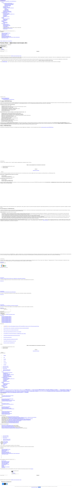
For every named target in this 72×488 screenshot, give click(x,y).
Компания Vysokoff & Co (6, 18)
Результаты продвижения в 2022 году (6, 318)
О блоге (3, 382)
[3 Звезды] (2, 263)
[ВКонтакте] (1, 265)
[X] (3, 265)
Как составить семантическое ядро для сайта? (7, 395)
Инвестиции (5, 380)
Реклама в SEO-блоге (51, 390)
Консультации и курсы (6, 367)
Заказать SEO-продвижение (5, 462)
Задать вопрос (2, 163)
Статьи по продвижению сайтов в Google (15, 392)
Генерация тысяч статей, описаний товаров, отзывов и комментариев (11, 453)
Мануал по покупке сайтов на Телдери (7, 411)
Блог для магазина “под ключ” (6, 461)
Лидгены (31, 389)
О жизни (3, 17)
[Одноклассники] (2, 265)
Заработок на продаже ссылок (5, 412)
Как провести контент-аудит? (5, 399)
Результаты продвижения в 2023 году (6, 317)
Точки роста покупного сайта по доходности (13, 416)
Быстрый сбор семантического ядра (7, 28)
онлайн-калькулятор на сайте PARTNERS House (47, 127)
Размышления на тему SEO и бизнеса (13, 390)
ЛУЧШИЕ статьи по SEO (6, 7)
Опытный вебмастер (5, 347)
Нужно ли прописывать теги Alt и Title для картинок (8, 427)
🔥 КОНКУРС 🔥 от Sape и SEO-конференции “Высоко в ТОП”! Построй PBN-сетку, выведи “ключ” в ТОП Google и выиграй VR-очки (21, 326)
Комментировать (2, 313)
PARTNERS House (4, 61)
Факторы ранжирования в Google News (7, 413)
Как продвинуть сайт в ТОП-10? (6, 406)
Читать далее (2, 294)
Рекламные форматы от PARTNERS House (8, 99)
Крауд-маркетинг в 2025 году (5, 403)
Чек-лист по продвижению (5, 407)
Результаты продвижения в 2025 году (6, 316)
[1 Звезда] (0, 263)
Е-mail (1, 312)
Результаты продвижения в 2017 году (6, 321)
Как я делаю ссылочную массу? (8, 337)
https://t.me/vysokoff (5, 442)
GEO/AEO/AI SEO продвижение (9, 389)
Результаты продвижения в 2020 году (6, 319)
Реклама (3, 465)
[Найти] (15, 459)
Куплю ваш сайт (5, 26)
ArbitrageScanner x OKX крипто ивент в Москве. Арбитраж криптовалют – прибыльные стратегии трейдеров (22, 417)
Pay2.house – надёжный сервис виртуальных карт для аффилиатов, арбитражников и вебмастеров (12, 278)
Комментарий (2, 311)
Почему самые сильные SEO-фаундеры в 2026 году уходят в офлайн (12, 331)
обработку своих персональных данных (16, 479)
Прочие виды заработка (6, 16)
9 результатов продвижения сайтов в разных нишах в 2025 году (12, 335)
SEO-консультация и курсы (6, 25)
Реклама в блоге (5, 19)
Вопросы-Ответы (4, 20)
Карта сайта (3, 467)
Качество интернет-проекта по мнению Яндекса (8, 408)
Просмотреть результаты (36, 170)
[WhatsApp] (4, 265)
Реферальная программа (6, 370)
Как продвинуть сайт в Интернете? (7, 372)
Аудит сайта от (5, 366)
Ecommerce (2, 389)
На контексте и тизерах (6, 13)
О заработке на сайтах (4, 12)
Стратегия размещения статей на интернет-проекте (8, 400)
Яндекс (26, 392)
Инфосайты (27, 389)
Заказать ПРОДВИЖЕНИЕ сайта (6, 449)
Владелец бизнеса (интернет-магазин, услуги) (9, 166)
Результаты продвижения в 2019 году (6, 320)
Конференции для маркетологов (7, 376)
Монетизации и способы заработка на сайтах (48, 389)
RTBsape (5, 355)
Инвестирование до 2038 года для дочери (20, 389)
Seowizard (5, 364)
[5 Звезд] (3, 263)
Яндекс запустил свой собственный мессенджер (12, 422)
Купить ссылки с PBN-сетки (5, 35)
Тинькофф (24, 392)
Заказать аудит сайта (4, 33)
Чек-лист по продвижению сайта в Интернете (15, 420)
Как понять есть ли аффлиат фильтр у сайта (7, 425)
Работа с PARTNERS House (5, 98)
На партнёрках (5, 15)
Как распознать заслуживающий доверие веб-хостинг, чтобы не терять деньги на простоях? (21, 418)
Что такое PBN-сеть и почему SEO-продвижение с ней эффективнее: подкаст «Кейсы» (15, 333)
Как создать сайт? (5, 6)
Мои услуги (3, 23)
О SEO (3, 2)
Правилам (32, 468)
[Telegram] (5, 265)
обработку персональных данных (10, 314)
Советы (6, 8)
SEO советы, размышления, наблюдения (8, 374)
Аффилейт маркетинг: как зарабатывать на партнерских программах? (9, 305)
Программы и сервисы (6, 10)
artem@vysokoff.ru (5, 441)
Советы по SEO (59, 390)
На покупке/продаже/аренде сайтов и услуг (8, 378)
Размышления (6, 9)
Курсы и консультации (5, 463)
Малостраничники (36, 389)
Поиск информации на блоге (4, 459)
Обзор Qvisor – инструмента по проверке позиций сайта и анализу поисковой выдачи (20, 419)
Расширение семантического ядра (6, 396)
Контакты (3, 21)
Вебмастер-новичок (5, 167)
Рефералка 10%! (5, 384)
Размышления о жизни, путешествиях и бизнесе (29, 390)
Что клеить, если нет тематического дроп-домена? (8, 426)
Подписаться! (5, 474)
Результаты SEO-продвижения (7, 11)
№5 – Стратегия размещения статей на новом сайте (12, 421)
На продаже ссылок (5, 14)
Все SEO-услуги (4, 460)
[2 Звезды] (1, 263)
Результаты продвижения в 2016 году (6, 322)
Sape (4, 357)
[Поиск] (0, 30)
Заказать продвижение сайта (6, 369)
